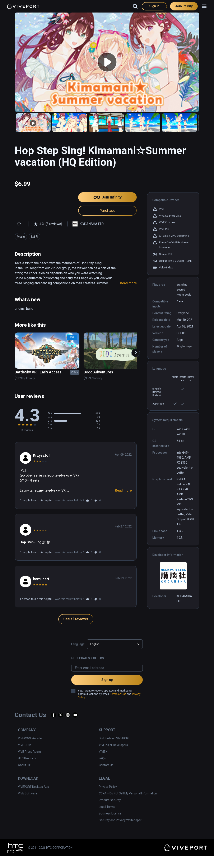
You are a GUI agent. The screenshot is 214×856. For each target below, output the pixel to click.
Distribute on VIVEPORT (114, 738)
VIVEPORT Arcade (30, 738)
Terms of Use (118, 693)
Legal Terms (107, 806)
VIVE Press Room (29, 751)
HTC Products (27, 758)
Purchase (107, 210)
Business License (110, 813)
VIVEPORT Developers (113, 745)
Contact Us (106, 765)
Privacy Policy (108, 786)
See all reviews (75, 619)
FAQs (102, 758)
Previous (13, 351)
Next (133, 351)
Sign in (154, 6)
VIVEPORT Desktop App (33, 786)
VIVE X (103, 751)
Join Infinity (184, 6)
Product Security (110, 800)
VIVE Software (27, 793)
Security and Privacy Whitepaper (120, 820)
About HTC (25, 765)
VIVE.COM (24, 745)
